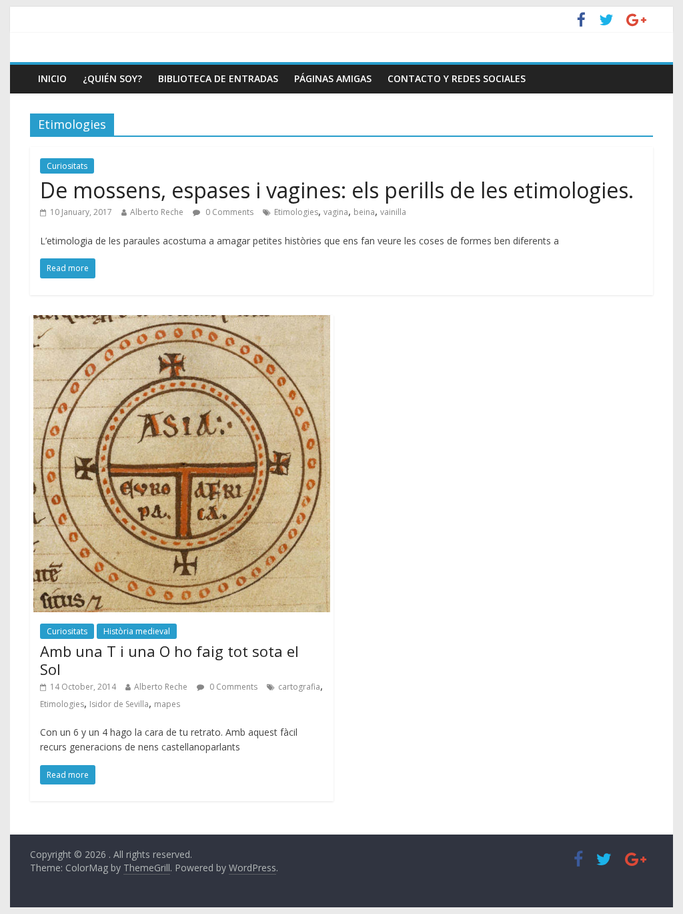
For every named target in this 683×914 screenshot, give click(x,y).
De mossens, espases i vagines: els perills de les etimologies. (337, 190)
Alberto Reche (156, 212)
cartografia (299, 686)
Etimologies (296, 212)
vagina (335, 212)
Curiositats (67, 166)
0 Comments (228, 212)
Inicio (52, 78)
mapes (167, 704)
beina (364, 212)
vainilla (393, 212)
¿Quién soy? (112, 78)
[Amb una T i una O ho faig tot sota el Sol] (181, 323)
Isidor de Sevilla (119, 704)
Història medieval (136, 631)
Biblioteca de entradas (218, 78)
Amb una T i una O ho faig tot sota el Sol (169, 659)
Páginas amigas (333, 78)
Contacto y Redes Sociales (457, 78)
